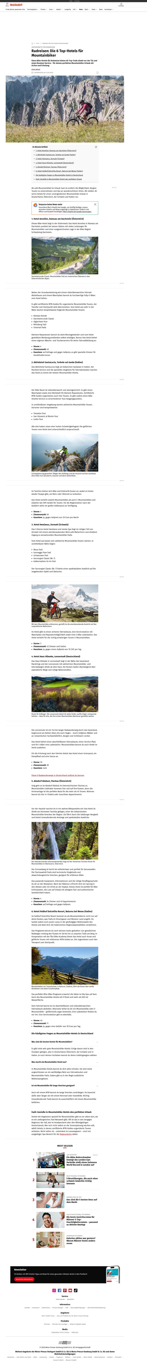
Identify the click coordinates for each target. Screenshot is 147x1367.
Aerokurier (10, 1357)
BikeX (35, 1357)
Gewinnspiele (60, 1299)
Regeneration (66, 1134)
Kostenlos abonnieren (24, 1279)
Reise (81, 9)
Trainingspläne (32, 9)
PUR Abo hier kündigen (59, 1324)
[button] (65, 109)
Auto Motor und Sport (24, 1357)
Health (58, 9)
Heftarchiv (75, 1332)
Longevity (67, 9)
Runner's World (58, 1360)
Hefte (70, 1)
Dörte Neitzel (36, 69)
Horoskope (108, 9)
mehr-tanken (77, 1357)
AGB (66, 1308)
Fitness (43, 9)
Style (86, 9)
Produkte (77, 1)
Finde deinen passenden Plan (15, 9)
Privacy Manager (57, 1308)
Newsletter (70, 1299)
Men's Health (88, 1357)
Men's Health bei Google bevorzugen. (77, 212)
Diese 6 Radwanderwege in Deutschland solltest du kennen (58, 775)
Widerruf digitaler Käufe (78, 1324)
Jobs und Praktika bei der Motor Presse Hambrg (72, 1316)
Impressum (35, 1308)
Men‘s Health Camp (48, 1316)
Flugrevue (59, 1357)
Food (50, 9)
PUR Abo (47, 1324)
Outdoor (110, 1357)
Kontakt (27, 1308)
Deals (93, 9)
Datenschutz (46, 1308)
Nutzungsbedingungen (77, 1308)
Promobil (118, 1357)
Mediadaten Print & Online (60, 1332)
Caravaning (43, 1357)
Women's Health (71, 1360)
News (101, 9)
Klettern (67, 1357)
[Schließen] (95, 204)
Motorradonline (99, 1357)
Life (74, 9)
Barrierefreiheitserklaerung (96, 1308)
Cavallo (51, 1357)
